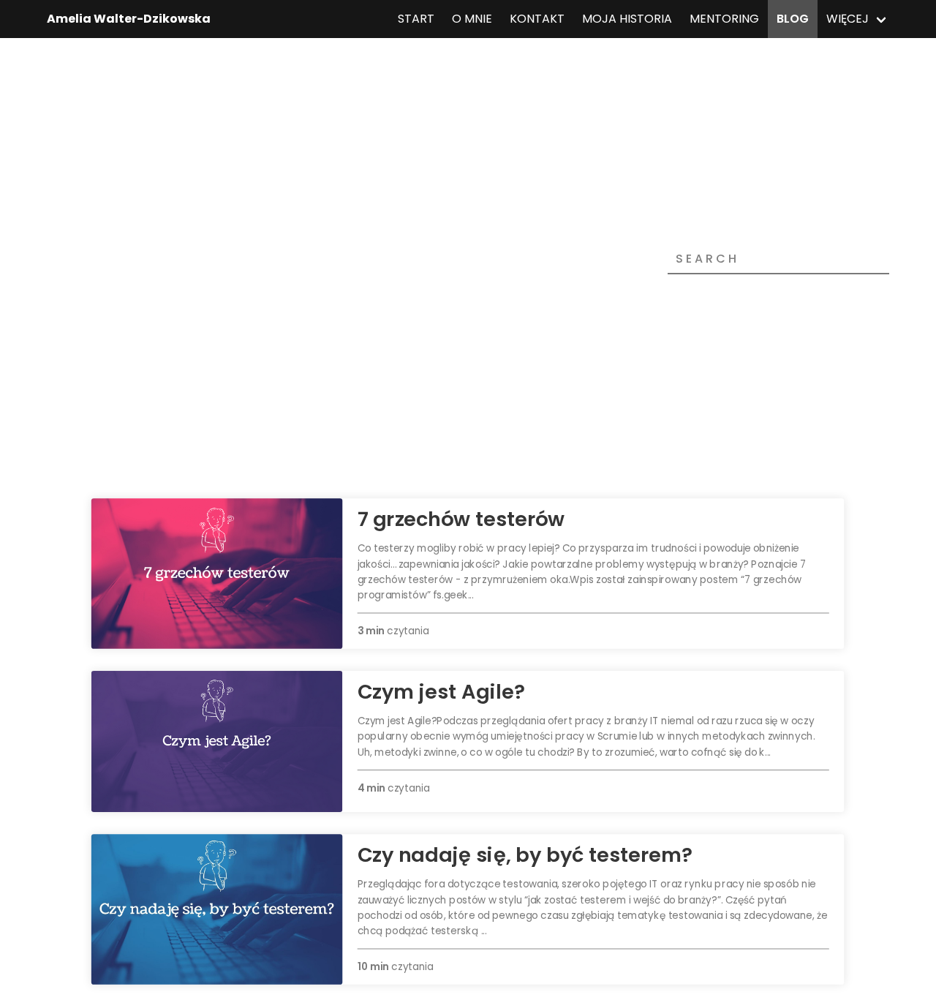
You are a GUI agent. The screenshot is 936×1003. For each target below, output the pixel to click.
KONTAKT (537, 18)
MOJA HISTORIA (627, 18)
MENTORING (724, 18)
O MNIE (472, 18)
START (416, 18)
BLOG (793, 18)
